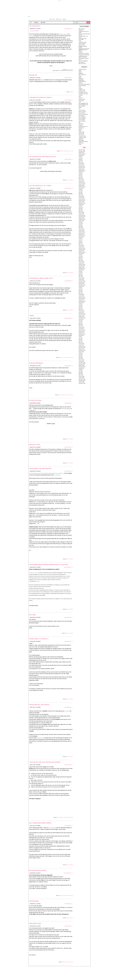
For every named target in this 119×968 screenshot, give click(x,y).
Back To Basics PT (82, 74)
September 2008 (82, 383)
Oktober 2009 (81, 365)
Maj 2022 (80, 159)
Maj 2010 (80, 355)
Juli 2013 (80, 304)
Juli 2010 (80, 353)
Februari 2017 (81, 245)
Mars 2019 (81, 211)
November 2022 (82, 151)
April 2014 (81, 291)
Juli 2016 (80, 254)
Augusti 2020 (81, 188)
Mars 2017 (81, 244)
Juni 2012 (81, 321)
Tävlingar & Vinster (82, 137)
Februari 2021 (81, 179)
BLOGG (43, 22)
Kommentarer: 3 (69, 447)
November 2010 (82, 347)
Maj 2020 (80, 192)
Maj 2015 (80, 274)
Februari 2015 (81, 278)
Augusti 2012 (81, 319)
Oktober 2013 (81, 299)
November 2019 (82, 200)
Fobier (80, 40)
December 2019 (82, 198)
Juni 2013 (81, 305)
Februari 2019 (81, 212)
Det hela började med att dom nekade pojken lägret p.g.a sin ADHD (45, 473)
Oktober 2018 (81, 218)
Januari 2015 (81, 279)
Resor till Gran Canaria (83, 114)
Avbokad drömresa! (82, 42)
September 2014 (82, 284)
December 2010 (82, 346)
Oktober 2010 (81, 349)
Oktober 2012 (81, 316)
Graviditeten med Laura (83, 93)
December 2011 (82, 329)
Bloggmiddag (81, 80)
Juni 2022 (81, 158)
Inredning (80, 95)
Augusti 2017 (81, 237)
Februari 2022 (81, 163)
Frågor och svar (82, 89)
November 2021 (82, 167)
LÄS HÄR (57, 475)
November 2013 (82, 298)
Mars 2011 (81, 342)
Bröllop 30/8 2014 (82, 81)
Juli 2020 (80, 189)
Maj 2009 (80, 372)
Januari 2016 (81, 263)
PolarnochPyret (40, 737)
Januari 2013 (81, 312)
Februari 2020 (81, 196)
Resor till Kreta (81, 115)
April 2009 (81, 373)
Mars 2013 (81, 309)
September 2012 (82, 317)
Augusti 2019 (81, 204)
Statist (80, 130)
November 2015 (82, 265)
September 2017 (82, 235)
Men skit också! (82, 44)
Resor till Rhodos (82, 118)
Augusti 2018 (81, 220)
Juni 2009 (81, 370)
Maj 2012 (80, 323)
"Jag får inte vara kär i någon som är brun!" (83, 57)
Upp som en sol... (82, 28)
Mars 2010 (81, 358)
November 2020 (82, 183)
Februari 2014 (81, 294)
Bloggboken (81, 78)
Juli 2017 (80, 238)
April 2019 (81, 209)
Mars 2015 (81, 276)
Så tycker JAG (70, 150)
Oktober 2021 (81, 168)
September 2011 (82, 334)
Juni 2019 (81, 207)
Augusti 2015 (81, 269)
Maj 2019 (80, 208)
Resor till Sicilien (82, 119)
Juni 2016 (81, 256)
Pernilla (61, 34)
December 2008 (82, 379)
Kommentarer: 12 (68, 873)
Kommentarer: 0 (69, 28)
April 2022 (81, 160)
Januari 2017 (81, 246)
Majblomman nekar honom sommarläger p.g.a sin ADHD (84, 49)
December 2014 (82, 280)
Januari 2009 (81, 377)
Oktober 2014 (81, 283)
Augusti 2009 (81, 368)
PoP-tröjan (66, 711)
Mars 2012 (81, 325)
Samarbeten (81, 123)
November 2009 (82, 364)
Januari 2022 (81, 164)
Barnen (80, 76)
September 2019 (82, 203)
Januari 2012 (81, 328)
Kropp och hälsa (66, 357)
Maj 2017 (80, 241)
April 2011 (81, 340)
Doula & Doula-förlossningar (84, 84)
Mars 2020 (81, 194)
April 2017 (81, 242)
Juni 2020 (81, 190)
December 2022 (82, 149)
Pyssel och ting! (82, 110)
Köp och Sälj (81, 100)
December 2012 (82, 313)
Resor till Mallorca (82, 116)
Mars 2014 (81, 293)
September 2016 (82, 252)
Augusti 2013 (81, 302)
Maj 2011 (80, 339)
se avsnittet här (52, 827)
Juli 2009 (80, 369)
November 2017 (82, 233)
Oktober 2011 (81, 332)
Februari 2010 (81, 359)
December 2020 (82, 182)
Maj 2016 (80, 257)
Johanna (65, 34)
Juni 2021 (81, 174)
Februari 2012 (81, 327)
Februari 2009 (81, 376)
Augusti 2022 (81, 155)
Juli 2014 (80, 287)
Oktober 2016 (81, 250)
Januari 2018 (81, 230)
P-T (31, 22)
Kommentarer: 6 (69, 365)
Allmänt (68, 69)
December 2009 (82, 362)
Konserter (81, 97)
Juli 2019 (80, 205)
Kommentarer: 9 (69, 188)
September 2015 (82, 268)
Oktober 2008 (81, 381)
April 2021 (81, 177)
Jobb (80, 96)
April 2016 (81, 259)
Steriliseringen (81, 131)
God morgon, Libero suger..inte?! (83, 39)
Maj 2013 (80, 306)
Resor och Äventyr (69, 394)
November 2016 (82, 249)
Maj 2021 (80, 175)
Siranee (31, 35)
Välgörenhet (81, 142)
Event (80, 86)
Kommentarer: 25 (68, 567)
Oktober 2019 (81, 201)
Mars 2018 (81, 227)
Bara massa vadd (82, 63)
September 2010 (82, 350)
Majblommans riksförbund (34, 572)
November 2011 (82, 331)
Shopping (71, 633)
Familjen (80, 88)
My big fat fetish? (82, 43)
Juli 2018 (80, 222)
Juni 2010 (81, 354)
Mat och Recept (82, 106)
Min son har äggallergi (83, 60)
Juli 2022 (80, 156)
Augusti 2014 (81, 286)
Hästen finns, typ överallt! (84, 53)
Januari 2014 (81, 295)
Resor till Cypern (82, 112)
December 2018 (82, 215)
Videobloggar (81, 140)
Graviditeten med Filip (83, 92)
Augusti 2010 (81, 351)
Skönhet (80, 129)
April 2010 (81, 357)
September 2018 (82, 219)
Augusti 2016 (81, 253)
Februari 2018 (81, 229)
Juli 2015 (80, 271)
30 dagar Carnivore (82, 69)
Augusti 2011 (81, 335)
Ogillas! (71, 69)
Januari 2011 (81, 344)
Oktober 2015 (81, 267)
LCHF (80, 101)
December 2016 (82, 248)
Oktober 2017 (81, 234)
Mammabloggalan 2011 (83, 103)
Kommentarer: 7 (69, 926)
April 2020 (81, 193)
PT (79, 108)
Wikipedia (37, 581)
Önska (80, 144)
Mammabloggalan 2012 (83, 104)
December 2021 (82, 166)
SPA (79, 122)
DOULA (36, 22)
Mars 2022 (81, 162)
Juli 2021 (80, 173)
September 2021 (82, 170)
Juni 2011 (80, 338)
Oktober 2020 (81, 185)
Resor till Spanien (82, 121)
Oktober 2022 (81, 152)
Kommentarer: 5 (69, 100)
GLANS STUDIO (82, 91)
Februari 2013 (81, 310)
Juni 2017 (81, 239)
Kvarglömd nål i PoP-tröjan (84, 54)
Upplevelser (81, 138)
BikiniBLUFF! (81, 30)
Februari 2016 (81, 261)
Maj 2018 (80, 224)
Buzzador (80, 82)
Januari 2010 (81, 361)
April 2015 (81, 275)
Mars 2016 (81, 260)
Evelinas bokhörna (82, 85)
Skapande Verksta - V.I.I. (83, 126)
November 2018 (82, 216)
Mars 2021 (81, 178)
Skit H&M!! (81, 52)
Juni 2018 (81, 223)
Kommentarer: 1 (69, 77)
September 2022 (82, 153)
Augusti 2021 (81, 171)
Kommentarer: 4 (69, 159)
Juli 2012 (80, 320)
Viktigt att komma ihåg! (68, 817)
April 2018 (81, 226)
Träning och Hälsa (82, 136)
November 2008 (82, 380)
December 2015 (82, 264)
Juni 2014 (81, 289)
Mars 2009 (81, 374)
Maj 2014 (80, 290)
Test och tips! (81, 134)
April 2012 (81, 324)
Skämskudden (81, 62)
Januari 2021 (81, 181)
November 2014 (82, 282)
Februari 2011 (81, 343)
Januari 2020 (81, 197)
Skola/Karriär (81, 127)
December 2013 (82, 297)
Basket (80, 77)
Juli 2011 (80, 336)
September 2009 (82, 366)
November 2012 (82, 314)
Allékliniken (81, 73)
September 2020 (82, 186)
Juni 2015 (81, 272)
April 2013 (81, 308)
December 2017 (82, 231)
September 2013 (82, 301)
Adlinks (80, 70)
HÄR (43, 79)
